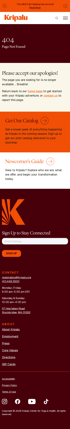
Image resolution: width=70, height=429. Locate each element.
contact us (51, 95)
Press (5, 343)
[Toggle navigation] (65, 18)
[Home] (16, 16)
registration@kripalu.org (16, 277)
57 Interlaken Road (13, 308)
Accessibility (8, 378)
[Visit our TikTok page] (46, 401)
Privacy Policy (9, 385)
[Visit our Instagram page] (4, 401)
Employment (10, 336)
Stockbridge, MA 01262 (16, 312)
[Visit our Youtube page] (32, 401)
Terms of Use (9, 391)
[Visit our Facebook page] (17, 401)
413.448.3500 (10, 281)
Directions (8, 357)
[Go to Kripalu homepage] (13, 212)
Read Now (35, 7)
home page (35, 91)
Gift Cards (8, 364)
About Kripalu (11, 329)
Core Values (10, 350)
